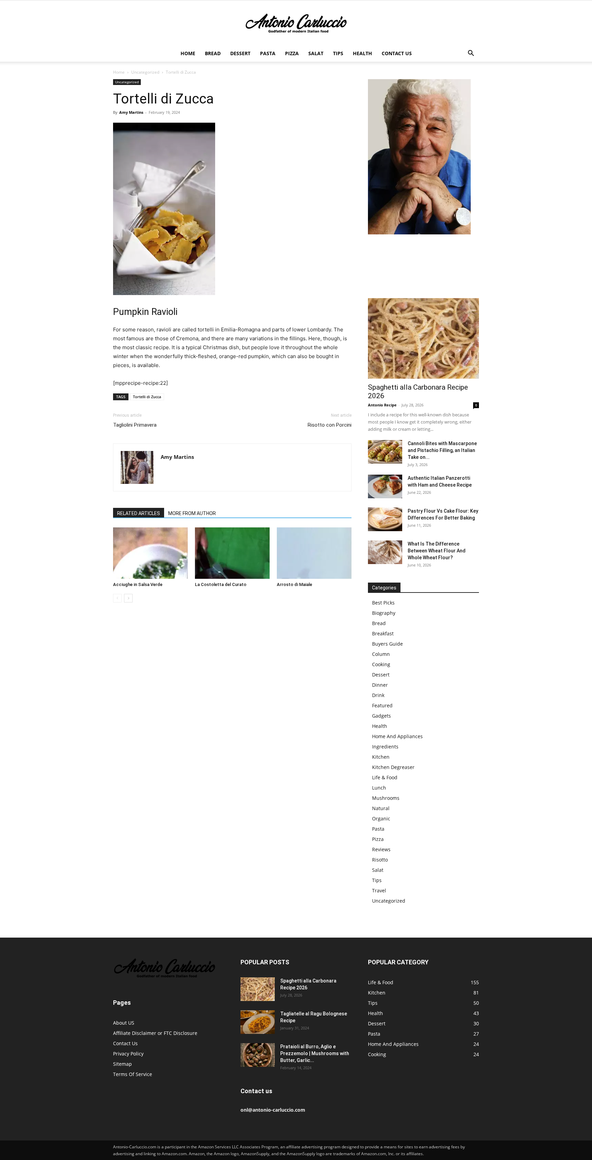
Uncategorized (145, 72)
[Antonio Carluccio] (296, 23)
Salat (315, 53)
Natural (381, 808)
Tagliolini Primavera (135, 425)
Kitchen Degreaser (393, 767)
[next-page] (128, 598)
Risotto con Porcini (330, 425)
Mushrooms (385, 798)
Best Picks (383, 602)
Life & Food (384, 777)
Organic (381, 818)
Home (188, 53)
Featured (382, 705)
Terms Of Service (132, 1074)
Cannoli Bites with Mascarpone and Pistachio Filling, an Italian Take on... (442, 450)
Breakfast (383, 633)
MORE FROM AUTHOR (192, 513)
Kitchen (381, 757)
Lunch (379, 787)
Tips (338, 53)
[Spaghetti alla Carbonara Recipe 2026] (423, 338)
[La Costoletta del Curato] (232, 553)
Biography (383, 613)
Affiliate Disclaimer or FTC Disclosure (155, 1033)
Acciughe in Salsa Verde (137, 584)
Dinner (380, 685)
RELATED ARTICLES (138, 513)
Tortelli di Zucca (147, 396)
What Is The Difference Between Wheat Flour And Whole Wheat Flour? (437, 550)
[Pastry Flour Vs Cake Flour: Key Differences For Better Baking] (385, 519)
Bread (213, 53)
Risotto (380, 859)
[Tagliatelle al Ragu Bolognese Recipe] (258, 1022)
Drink (378, 695)
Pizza (292, 53)
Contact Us (397, 53)
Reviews (381, 849)
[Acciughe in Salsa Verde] (150, 553)
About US (123, 1022)
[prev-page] (117, 598)
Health (362, 53)
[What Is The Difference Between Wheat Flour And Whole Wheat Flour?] (385, 552)
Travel (379, 890)
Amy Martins (131, 112)
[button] (471, 54)
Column (381, 654)
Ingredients (385, 746)
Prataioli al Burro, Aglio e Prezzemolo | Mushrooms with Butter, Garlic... (314, 1053)
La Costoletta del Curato (220, 584)
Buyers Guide (387, 643)
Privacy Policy (128, 1053)
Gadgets (381, 715)
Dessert (240, 53)
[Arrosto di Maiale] (314, 553)
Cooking (381, 664)
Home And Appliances (397, 736)
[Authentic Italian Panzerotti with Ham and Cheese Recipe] (385, 486)
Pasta (267, 53)
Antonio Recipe (382, 404)
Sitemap (122, 1064)
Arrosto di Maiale (294, 584)
